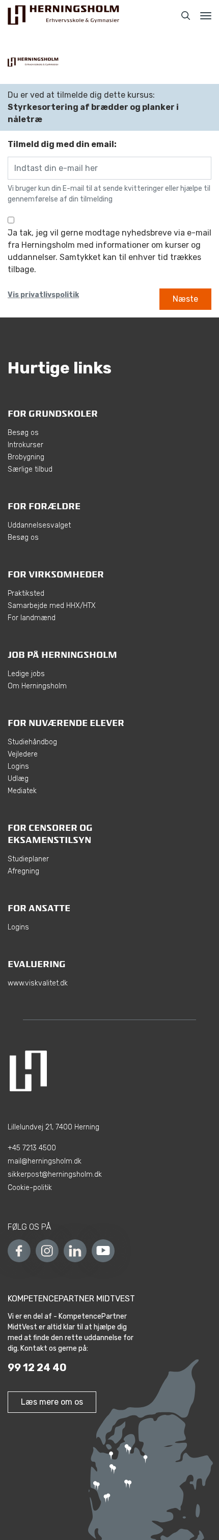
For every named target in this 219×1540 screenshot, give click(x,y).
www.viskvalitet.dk (38, 983)
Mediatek (22, 791)
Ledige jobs (26, 674)
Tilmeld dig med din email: (62, 144)
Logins (18, 766)
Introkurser (25, 445)
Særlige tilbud (30, 469)
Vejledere (23, 754)
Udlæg (18, 778)
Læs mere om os (52, 1402)
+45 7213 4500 (32, 1148)
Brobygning (26, 457)
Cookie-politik (30, 1187)
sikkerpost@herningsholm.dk (55, 1174)
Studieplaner (28, 859)
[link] (64, 15)
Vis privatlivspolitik (43, 294)
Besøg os (23, 432)
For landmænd (32, 618)
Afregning (23, 871)
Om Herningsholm (37, 686)
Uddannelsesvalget (39, 525)
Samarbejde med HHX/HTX (52, 605)
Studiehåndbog (32, 742)
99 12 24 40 (37, 1367)
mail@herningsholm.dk (44, 1161)
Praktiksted (26, 593)
